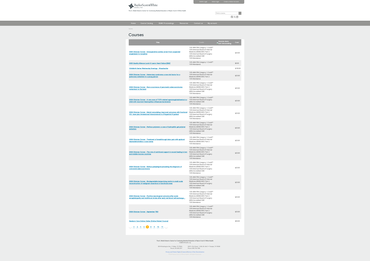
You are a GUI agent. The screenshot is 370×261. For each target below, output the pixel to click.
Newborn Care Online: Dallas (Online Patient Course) (148, 221)
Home (133, 23)
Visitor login (215, 1)
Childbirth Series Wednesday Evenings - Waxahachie (148, 68)
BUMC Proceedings (166, 23)
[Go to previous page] (130, 226)
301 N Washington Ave (170, 246)
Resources (184, 23)
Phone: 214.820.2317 (176, 248)
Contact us (198, 23)
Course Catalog (147, 23)
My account (212, 23)
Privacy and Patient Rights (173, 252)
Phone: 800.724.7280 (194, 248)
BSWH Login (203, 1)
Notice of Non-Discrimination (195, 252)
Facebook (232, 17)
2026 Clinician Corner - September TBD (143, 212)
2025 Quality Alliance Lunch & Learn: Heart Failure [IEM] (149, 63)
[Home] (143, 6)
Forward (240, 17)
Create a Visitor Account (231, 1)
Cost (237, 42)
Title (157, 42)
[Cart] (240, 2)
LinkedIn (237, 17)
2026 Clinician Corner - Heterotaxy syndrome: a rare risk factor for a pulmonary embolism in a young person (154, 76)
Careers (184, 252)
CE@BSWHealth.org (185, 242)
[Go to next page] (166, 226)
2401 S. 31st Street (204, 246)
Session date (223, 41)
